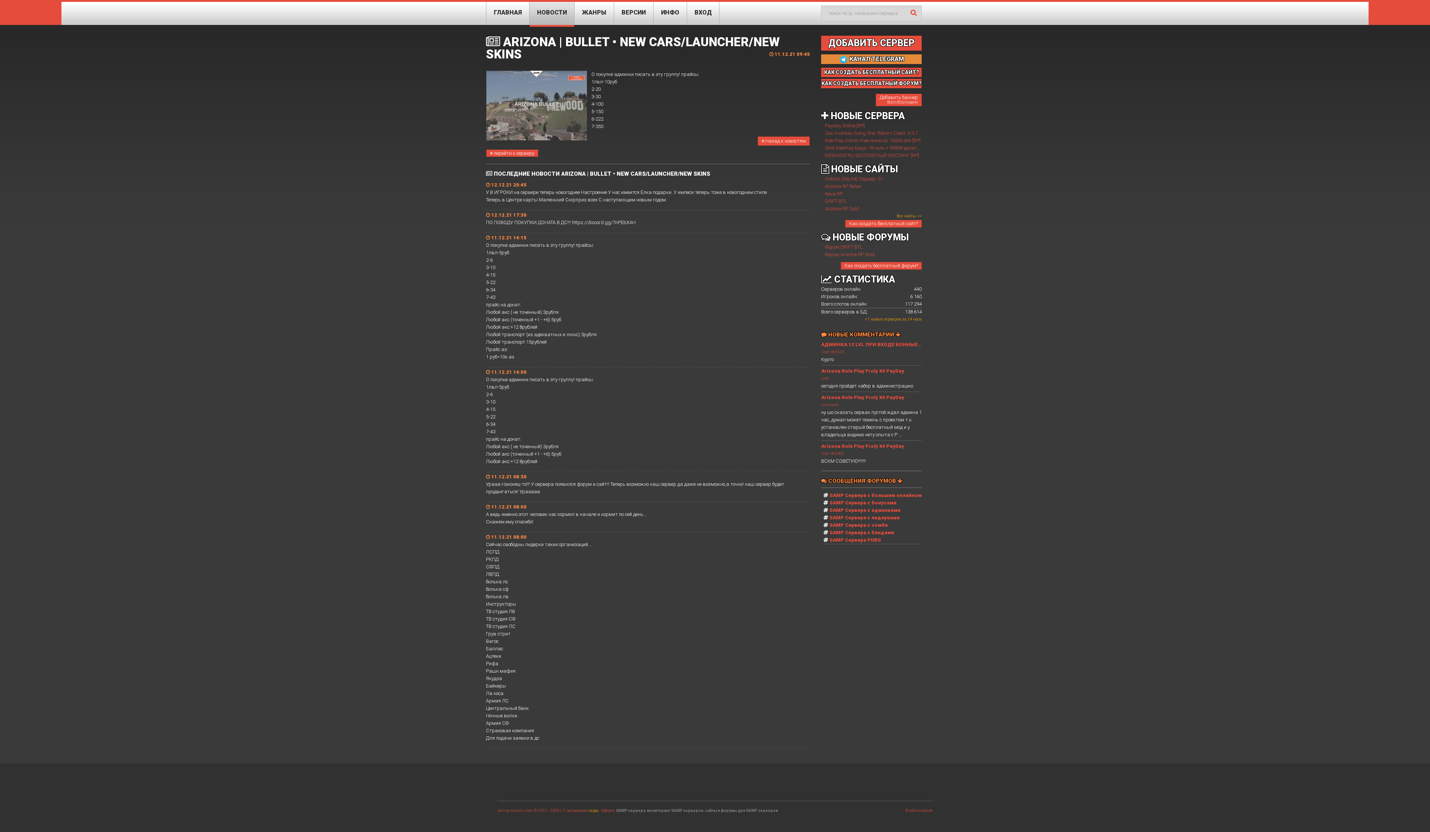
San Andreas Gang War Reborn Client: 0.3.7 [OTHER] (880, 133)
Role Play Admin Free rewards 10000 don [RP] (873, 140)
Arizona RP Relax (843, 186)
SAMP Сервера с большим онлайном (875, 495)
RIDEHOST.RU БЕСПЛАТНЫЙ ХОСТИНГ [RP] (872, 155)
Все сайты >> (909, 216)
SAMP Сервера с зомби (858, 525)
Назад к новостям (785, 141)
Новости (552, 12)
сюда (593, 810)
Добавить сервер (871, 43)
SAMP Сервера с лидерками (864, 517)
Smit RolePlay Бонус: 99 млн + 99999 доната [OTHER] (881, 148)
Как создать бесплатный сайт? (883, 223)
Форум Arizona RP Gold (850, 254)
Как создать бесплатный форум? (881, 265)
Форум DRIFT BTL (843, 247)
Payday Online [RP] (845, 125)
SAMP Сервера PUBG (855, 540)
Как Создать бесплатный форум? (872, 83)
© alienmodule (919, 810)
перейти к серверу (513, 153)
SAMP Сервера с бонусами (862, 503)
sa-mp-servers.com (515, 810)
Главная (508, 12)
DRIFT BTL (836, 201)
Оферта (608, 810)
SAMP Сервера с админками (864, 510)
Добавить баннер (899, 99)
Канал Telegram (876, 59)
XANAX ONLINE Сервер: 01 (854, 179)
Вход (703, 12)
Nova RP (834, 194)
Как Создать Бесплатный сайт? (871, 72)
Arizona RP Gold (842, 208)
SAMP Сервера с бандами (861, 532)
